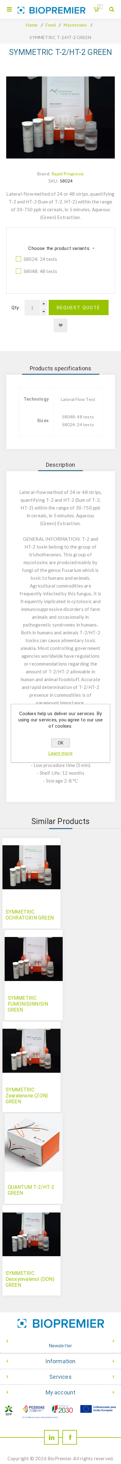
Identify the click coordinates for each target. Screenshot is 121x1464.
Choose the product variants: (60, 248)
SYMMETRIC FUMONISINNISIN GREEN (28, 1004)
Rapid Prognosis (68, 173)
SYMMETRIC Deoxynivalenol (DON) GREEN (30, 1279)
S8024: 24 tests (40, 259)
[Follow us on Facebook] (69, 1437)
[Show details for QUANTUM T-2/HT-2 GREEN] (34, 1142)
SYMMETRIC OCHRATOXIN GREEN (30, 915)
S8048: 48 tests (40, 271)
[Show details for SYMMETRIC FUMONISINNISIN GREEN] (34, 959)
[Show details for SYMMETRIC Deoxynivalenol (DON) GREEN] (31, 1234)
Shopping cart (100, 6)
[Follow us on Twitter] (51, 1437)
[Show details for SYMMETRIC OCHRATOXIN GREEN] (31, 867)
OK (60, 742)
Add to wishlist (60, 325)
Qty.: (15, 307)
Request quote (78, 307)
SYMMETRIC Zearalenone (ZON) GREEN (27, 1096)
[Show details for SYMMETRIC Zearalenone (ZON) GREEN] (31, 1051)
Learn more (60, 753)
